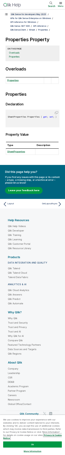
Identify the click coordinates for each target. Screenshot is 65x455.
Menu (60, 6)
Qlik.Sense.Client (18, 29)
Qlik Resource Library (19, 248)
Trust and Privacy (17, 327)
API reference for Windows (23, 22)
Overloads (14, 52)
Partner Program (17, 390)
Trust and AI (14, 331)
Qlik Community (29, 413)
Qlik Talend (14, 268)
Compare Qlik (15, 340)
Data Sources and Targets (22, 349)
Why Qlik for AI (16, 336)
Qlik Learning (15, 239)
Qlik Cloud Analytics (18, 290)
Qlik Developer (16, 230)
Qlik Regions (14, 353)
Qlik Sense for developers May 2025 (28, 14)
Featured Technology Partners (24, 344)
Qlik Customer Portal (19, 244)
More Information (32, 451)
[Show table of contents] (6, 14)
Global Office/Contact (19, 404)
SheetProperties (16, 151)
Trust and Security (18, 322)
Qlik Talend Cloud (17, 272)
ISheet (32, 29)
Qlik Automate (15, 303)
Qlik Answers (15, 294)
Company (13, 368)
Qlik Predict (14, 299)
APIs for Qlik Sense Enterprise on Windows (30, 18)
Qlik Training (14, 235)
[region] (32, 435)
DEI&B (11, 382)
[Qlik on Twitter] (44, 413)
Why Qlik (12, 318)
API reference (39, 26)
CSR (10, 377)
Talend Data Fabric (18, 277)
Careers (12, 395)
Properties (43, 29)
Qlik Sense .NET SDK (20, 26)
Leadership (14, 373)
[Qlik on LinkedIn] (50, 413)
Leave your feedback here (23, 190)
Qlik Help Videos (17, 226)
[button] (56, 112)
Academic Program (18, 386)
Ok (32, 444)
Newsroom (14, 399)
